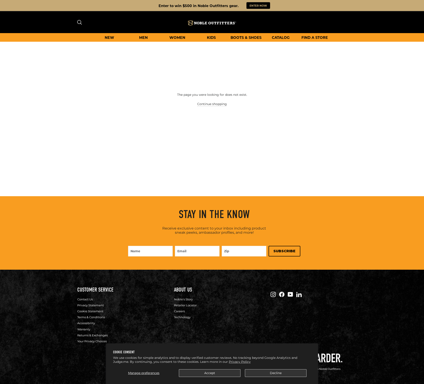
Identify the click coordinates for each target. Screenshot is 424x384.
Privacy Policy (240, 362)
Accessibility (86, 323)
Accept (209, 373)
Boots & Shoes (246, 37)
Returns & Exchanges (92, 335)
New (109, 37)
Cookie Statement (90, 311)
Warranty (83, 329)
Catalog (281, 37)
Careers (179, 311)
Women (177, 37)
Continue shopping (212, 104)
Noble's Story (183, 299)
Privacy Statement (90, 305)
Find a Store (314, 37)
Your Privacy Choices (92, 341)
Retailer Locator (185, 305)
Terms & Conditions (91, 317)
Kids (211, 37)
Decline (276, 373)
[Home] (212, 23)
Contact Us (85, 299)
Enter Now (258, 5)
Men (143, 37)
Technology (182, 317)
